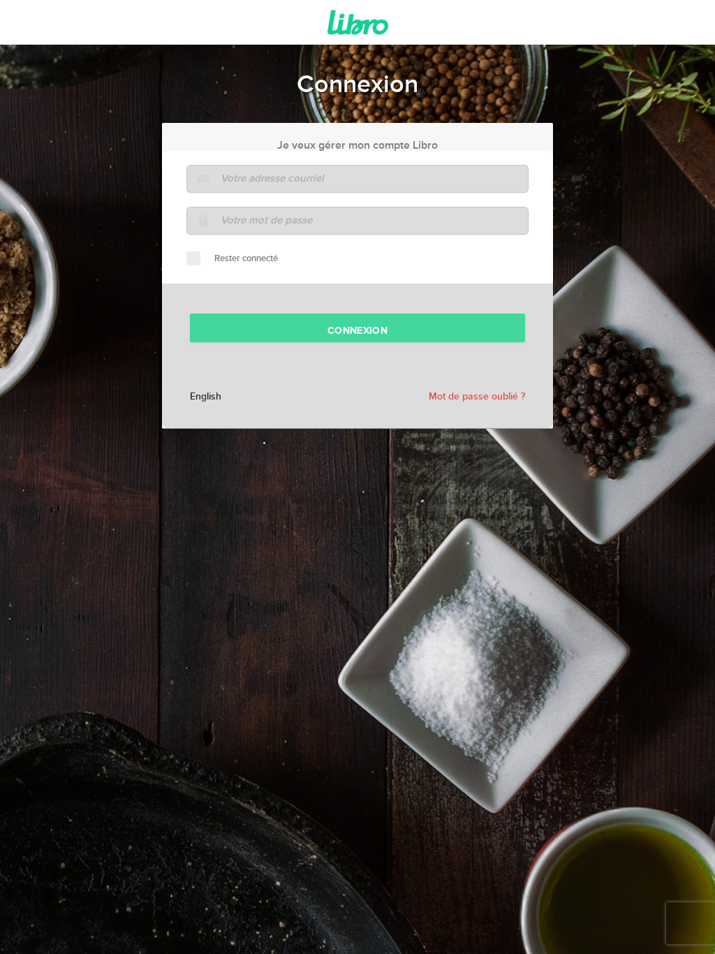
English (205, 397)
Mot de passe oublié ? (477, 397)
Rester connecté (246, 258)
